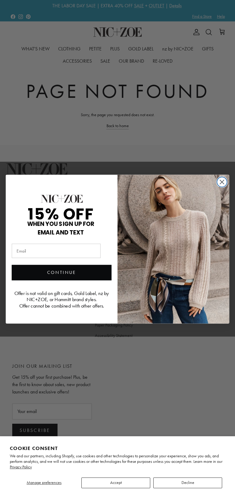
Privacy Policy (21, 467)
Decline (187, 482)
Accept (116, 482)
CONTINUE (61, 272)
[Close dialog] (222, 182)
